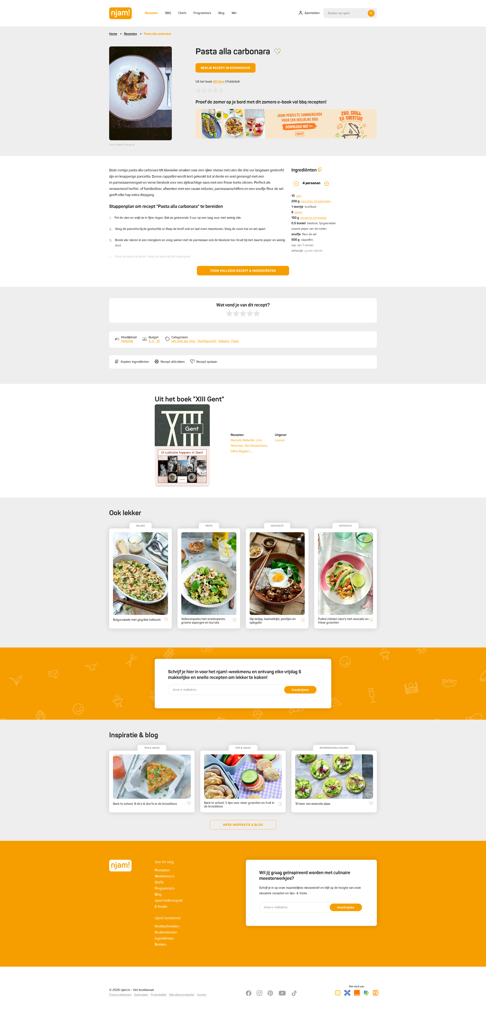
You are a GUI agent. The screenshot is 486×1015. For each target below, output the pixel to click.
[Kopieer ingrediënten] (320, 170)
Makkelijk (127, 341)
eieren (298, 212)
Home (113, 34)
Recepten (130, 34)
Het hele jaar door (183, 341)
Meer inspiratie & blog (243, 825)
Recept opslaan (206, 362)
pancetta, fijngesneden (316, 201)
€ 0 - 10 (154, 341)
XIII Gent (218, 81)
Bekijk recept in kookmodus (225, 68)
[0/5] (210, 90)
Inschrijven (300, 690)
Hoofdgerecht (206, 341)
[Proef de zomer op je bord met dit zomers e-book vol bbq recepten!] (286, 124)
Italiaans (223, 341)
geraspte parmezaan (313, 217)
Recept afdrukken (173, 362)
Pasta (235, 341)
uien (298, 196)
